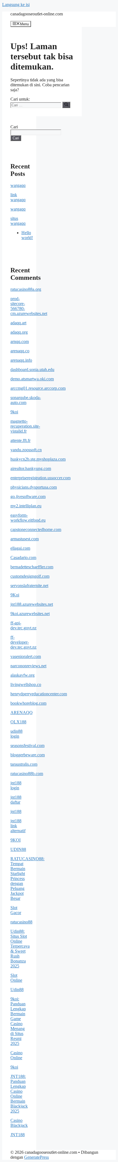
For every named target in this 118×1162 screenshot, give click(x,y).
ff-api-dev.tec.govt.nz (23, 625)
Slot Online (16, 978)
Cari (14, 127)
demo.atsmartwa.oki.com (32, 379)
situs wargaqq (18, 221)
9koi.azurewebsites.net (30, 613)
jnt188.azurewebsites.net (31, 604)
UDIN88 (18, 849)
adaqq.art (18, 322)
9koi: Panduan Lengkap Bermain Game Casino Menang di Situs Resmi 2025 (18, 1021)
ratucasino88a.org (25, 289)
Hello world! (27, 235)
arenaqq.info (21, 360)
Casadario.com (23, 557)
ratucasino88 (21, 922)
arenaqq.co (19, 350)
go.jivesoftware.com (28, 496)
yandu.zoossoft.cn (26, 449)
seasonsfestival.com (27, 745)
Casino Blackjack (19, 1123)
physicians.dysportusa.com (33, 487)
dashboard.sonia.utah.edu (32, 369)
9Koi (14, 595)
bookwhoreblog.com (28, 703)
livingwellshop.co (25, 684)
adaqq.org (19, 332)
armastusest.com (24, 538)
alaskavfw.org (22, 675)
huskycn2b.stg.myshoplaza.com (38, 459)
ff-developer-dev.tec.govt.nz (23, 642)
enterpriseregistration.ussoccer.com (40, 477)
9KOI (15, 840)
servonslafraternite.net (29, 585)
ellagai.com (20, 548)
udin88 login (16, 733)
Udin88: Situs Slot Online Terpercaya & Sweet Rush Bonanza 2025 (20, 948)
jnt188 (15, 811)
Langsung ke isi (16, 4)
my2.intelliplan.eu (25, 505)
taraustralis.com (23, 764)
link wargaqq (18, 197)
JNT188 (17, 1134)
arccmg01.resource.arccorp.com (38, 388)
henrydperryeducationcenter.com (38, 693)
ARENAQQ (21, 712)
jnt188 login (15, 785)
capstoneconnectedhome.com (35, 529)
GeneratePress (36, 1157)
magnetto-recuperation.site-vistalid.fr (25, 426)
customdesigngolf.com (29, 576)
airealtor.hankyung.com (30, 468)
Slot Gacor (15, 910)
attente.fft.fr (20, 440)
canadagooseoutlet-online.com (36, 14)
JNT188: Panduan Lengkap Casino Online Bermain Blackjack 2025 (19, 1093)
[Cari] (66, 105)
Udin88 (17, 989)
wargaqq (18, 185)
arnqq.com (19, 341)
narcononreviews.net (28, 665)
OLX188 (18, 722)
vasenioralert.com (25, 656)
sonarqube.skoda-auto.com (25, 400)
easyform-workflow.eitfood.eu (28, 517)
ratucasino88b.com (26, 773)
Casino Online (16, 1055)
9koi (14, 412)
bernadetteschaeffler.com (31, 567)
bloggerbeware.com (27, 754)
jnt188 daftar (15, 799)
